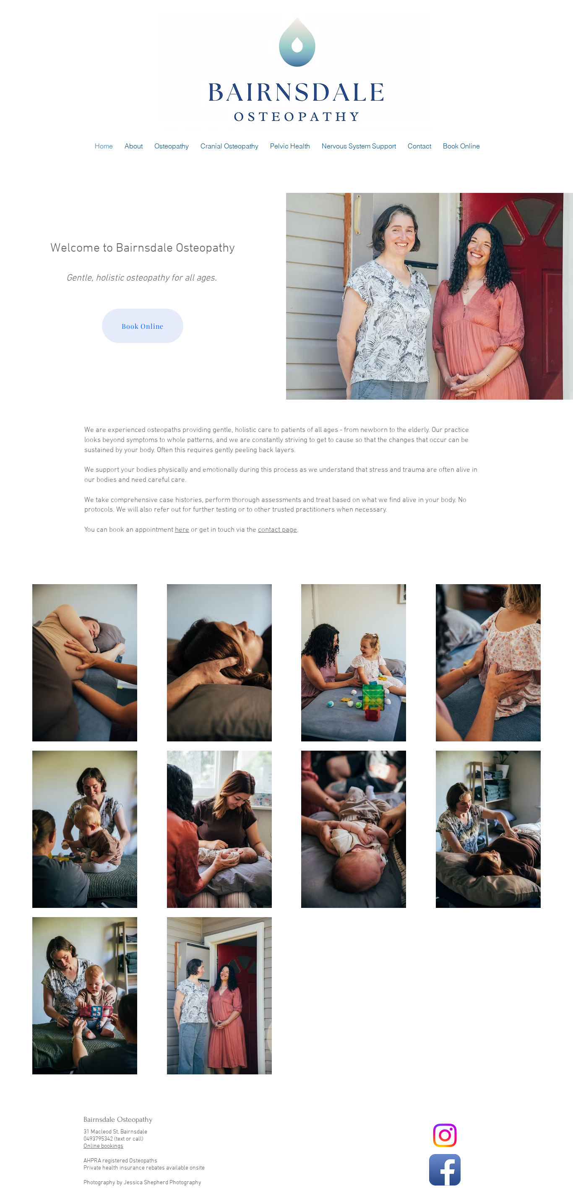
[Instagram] (445, 1135)
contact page (277, 530)
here (182, 530)
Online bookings (103, 1146)
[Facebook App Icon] (445, 1170)
